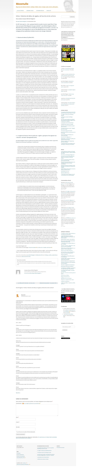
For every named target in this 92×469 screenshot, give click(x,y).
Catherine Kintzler (40, 10)
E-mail (17, 422)
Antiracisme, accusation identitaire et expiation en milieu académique (68, 248)
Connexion (18, 453)
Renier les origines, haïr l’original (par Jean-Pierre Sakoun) (67, 141)
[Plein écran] (74, 301)
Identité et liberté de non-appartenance (68, 260)
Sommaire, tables (29, 10)
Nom (17, 417)
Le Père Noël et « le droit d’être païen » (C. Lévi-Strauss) (67, 256)
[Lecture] (62, 301)
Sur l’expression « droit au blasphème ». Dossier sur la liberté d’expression (68, 252)
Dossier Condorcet (64, 254)
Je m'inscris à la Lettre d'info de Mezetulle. (26, 431)
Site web (18, 427)
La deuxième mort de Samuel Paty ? (67, 122)
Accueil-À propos (20, 10)
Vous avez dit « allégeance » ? (66, 137)
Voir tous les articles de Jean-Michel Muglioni (33, 273)
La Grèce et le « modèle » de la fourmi (44, 247)
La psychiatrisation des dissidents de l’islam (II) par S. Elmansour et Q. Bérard (68, 144)
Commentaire (27, 403)
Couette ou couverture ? (65, 281)
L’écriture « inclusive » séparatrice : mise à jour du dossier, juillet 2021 (68, 246)
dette (23, 256)
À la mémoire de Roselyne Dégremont (67, 154)
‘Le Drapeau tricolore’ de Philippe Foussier (67, 117)
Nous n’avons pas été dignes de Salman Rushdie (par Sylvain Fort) (68, 241)
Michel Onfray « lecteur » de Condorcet (68, 239)
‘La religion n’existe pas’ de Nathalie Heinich (67, 115)
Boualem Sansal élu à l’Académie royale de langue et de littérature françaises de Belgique (68, 166)
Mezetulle (22, 4)
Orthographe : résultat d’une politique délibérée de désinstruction (68, 139)
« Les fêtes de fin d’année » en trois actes (25, 283)
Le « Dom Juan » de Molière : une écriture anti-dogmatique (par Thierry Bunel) (68, 268)
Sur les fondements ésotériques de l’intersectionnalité (67, 135)
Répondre (18, 392)
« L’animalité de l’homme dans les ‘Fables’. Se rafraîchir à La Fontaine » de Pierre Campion (68, 236)
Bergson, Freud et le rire (65, 276)
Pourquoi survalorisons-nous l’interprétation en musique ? (68, 263)
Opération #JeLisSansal (65, 172)
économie (26, 256)
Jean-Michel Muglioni (22, 21)
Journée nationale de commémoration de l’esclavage (68, 133)
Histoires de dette (32, 247)
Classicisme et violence (65, 275)
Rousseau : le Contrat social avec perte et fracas (68, 273)
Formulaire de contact (60, 447)
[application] (68, 298)
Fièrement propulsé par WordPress (23, 464)
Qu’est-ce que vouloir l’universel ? (67, 250)
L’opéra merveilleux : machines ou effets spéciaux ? (68, 283)
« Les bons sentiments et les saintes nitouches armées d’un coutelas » (68, 75)
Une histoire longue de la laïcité (66, 130)
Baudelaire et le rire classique (66, 278)
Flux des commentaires (21, 456)
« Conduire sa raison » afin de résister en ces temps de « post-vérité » (68, 234)
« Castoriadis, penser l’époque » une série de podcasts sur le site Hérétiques (68, 175)
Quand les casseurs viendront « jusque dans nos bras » (67, 126)
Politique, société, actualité (50, 255)
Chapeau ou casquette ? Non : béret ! (67, 279)
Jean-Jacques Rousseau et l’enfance (67, 266)
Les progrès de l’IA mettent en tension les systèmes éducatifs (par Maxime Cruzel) (68, 113)
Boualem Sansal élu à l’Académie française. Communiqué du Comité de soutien (67, 157)
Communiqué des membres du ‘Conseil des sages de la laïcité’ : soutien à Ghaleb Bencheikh (68, 152)
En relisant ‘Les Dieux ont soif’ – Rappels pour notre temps (68, 129)
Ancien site (49, 10)
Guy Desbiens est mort (65, 171)
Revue (56, 255)
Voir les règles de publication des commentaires (31, 403)
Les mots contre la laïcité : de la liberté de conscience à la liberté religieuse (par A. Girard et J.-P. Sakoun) (68, 120)
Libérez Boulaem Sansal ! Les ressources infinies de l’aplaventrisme (68, 169)
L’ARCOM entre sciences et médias (67, 124)
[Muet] (72, 301)
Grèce (29, 256)
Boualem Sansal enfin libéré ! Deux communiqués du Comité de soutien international (68, 163)
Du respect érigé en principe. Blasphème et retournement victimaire (68, 104)
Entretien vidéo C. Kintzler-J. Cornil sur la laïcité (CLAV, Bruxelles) (68, 259)
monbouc (24, 462)
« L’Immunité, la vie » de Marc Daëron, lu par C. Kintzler (68, 244)
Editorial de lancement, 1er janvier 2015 (49, 283)
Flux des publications (20, 454)
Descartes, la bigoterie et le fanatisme (67, 264)
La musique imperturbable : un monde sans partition (67, 271)
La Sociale (67, 312)
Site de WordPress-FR (20, 457)
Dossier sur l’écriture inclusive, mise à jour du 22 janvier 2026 (67, 160)
